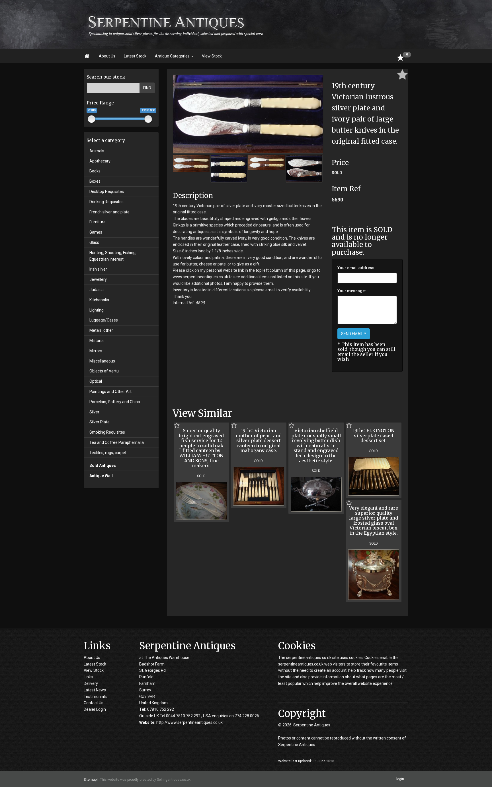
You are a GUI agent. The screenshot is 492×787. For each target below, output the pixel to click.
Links (88, 677)
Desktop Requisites (106, 191)
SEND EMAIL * (353, 333)
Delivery (91, 683)
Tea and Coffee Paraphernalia (116, 442)
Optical (95, 381)
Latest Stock (135, 56)
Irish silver (98, 269)
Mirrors (95, 351)
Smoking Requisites (107, 432)
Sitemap (90, 779)
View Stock (212, 56)
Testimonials (95, 696)
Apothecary (99, 161)
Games (95, 232)
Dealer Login (95, 709)
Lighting (96, 310)
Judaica (96, 289)
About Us (107, 56)
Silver (94, 412)
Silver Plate (99, 422)
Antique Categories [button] (172, 56)
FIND (147, 88)
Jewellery (98, 279)
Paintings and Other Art (110, 391)
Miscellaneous (102, 361)
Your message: (351, 291)
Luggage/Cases (103, 320)
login (400, 779)
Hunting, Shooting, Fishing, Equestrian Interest (112, 255)
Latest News (95, 690)
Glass (94, 242)
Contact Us (93, 703)
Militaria (96, 340)
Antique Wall (101, 475)
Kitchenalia (99, 300)
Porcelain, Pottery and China (114, 401)
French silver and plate (109, 212)
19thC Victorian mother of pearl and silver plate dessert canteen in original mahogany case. (259, 440)
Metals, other (101, 330)
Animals (96, 151)
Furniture (97, 222)
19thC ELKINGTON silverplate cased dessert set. (373, 435)
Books (95, 171)
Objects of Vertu (104, 371)
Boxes (95, 181)
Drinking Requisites (106, 201)
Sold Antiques (102, 465)
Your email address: (356, 267)
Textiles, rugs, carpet (107, 452)
